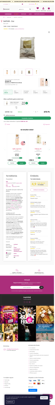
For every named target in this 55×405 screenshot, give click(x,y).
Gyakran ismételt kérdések (35, 358)
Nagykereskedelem (34, 369)
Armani (15, 247)
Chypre (20, 251)
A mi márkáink (5, 4)
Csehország (6, 380)
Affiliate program (33, 373)
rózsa (10, 186)
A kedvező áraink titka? (34, 349)
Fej (12, 185)
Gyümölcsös (16, 251)
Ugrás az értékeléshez (19, 28)
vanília (20, 183)
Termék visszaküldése (34, 360)
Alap (7, 181)
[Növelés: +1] (37, 112)
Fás (18, 250)
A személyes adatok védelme (36, 371)
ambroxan (13, 207)
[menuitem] (7, 14)
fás (11, 183)
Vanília (15, 253)
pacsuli (17, 183)
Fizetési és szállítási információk (36, 365)
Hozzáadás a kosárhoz (27, 118)
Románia (6, 385)
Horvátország (7, 387)
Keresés (30, 9)
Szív (7, 185)
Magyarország (7, 383)
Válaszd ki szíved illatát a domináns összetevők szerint (39, 355)
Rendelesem (33, 390)
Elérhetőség (32, 351)
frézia (7, 186)
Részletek (12, 163)
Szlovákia (6, 381)
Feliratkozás (41, 287)
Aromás (15, 249)
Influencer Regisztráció (34, 367)
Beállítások (10, 401)
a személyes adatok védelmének (32, 290)
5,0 (33, 4)
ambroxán (8, 183)
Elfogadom (44, 397)
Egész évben (16, 255)
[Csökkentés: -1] (34, 111)
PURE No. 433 (24, 121)
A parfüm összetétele (34, 353)
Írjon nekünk (32, 363)
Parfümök (16, 244)
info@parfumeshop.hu (13, 349)
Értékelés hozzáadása (39, 189)
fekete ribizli (14, 186)
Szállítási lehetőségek (10, 115)
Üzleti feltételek (33, 362)
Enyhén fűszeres (17, 249)
